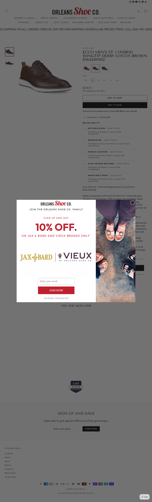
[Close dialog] (132, 203)
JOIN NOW (56, 290)
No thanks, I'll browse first (56, 298)
